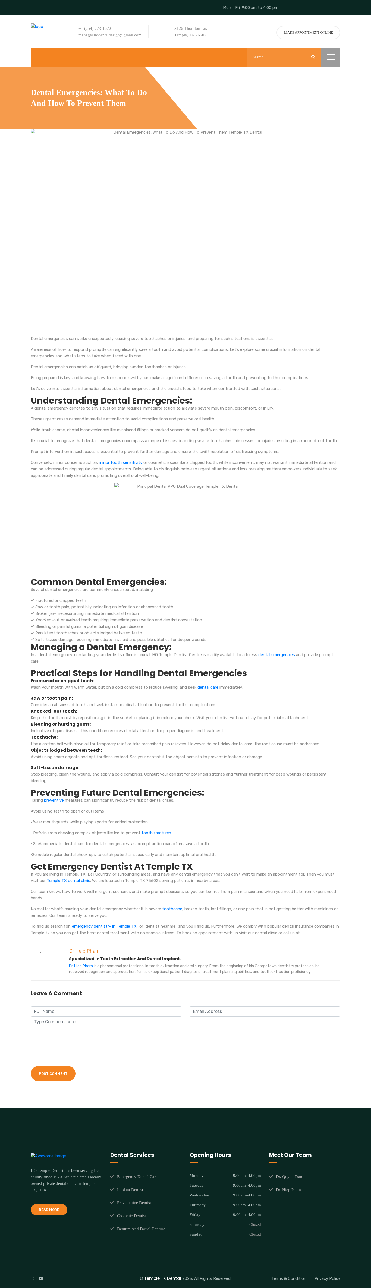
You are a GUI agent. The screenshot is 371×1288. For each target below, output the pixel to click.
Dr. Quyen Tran (289, 1176)
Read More (49, 1210)
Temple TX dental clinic (68, 880)
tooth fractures (156, 832)
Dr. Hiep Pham (81, 966)
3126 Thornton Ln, (190, 28)
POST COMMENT (53, 1074)
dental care (207, 687)
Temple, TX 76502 (190, 35)
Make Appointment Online (308, 32)
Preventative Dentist (134, 1203)
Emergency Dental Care (137, 1176)
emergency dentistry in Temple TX (104, 926)
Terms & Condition (288, 1278)
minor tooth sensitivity (120, 462)
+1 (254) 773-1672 (94, 28)
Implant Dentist (130, 1190)
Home (221, 92)
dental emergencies (276, 654)
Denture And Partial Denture (141, 1229)
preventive (54, 800)
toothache (172, 908)
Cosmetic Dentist (131, 1216)
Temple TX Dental (162, 1278)
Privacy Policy (327, 1278)
